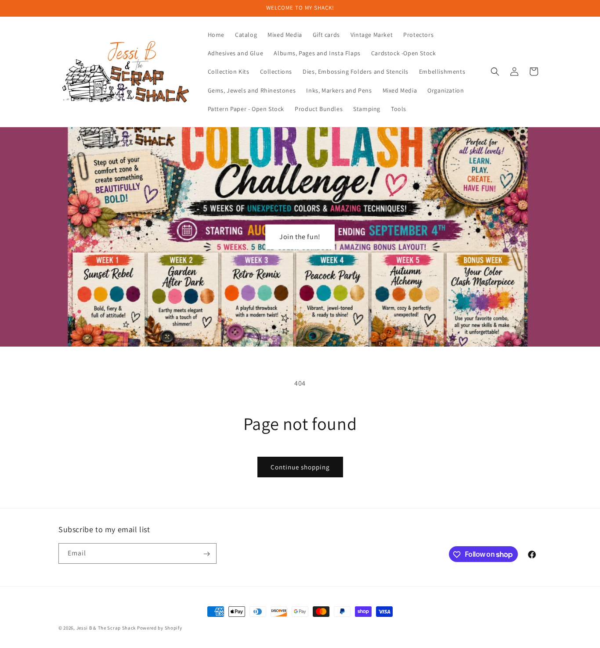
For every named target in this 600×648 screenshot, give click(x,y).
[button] (495, 71)
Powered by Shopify (159, 628)
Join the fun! (300, 236)
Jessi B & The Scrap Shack (106, 628)
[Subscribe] (206, 554)
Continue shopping (300, 467)
